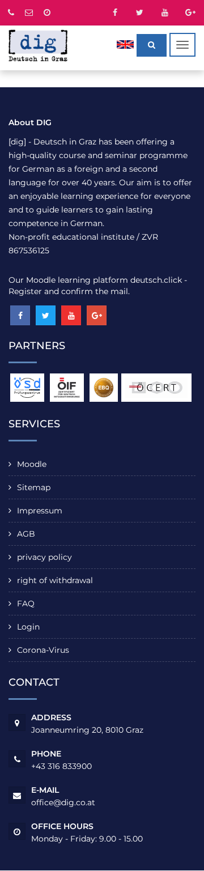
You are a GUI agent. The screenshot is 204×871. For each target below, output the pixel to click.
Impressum (39, 510)
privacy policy (44, 557)
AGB (26, 534)
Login (28, 627)
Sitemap (33, 487)
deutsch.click (156, 280)
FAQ (26, 603)
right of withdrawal (55, 580)
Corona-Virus (43, 650)
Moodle (31, 464)
